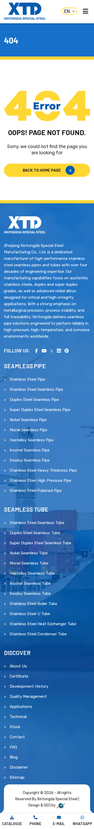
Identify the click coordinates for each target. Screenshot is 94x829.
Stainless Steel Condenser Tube (38, 634)
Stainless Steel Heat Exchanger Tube (43, 624)
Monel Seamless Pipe (28, 430)
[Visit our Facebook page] (36, 350)
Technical (18, 716)
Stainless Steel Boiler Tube (33, 603)
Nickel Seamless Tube (29, 553)
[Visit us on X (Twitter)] (51, 350)
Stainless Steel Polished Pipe (36, 490)
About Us (18, 666)
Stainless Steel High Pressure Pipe (40, 480)
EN (67, 11)
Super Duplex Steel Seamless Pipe (40, 409)
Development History (29, 686)
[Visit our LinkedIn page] (59, 350)
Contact (17, 737)
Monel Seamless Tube (29, 563)
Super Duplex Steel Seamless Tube (40, 543)
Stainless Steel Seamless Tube (37, 522)
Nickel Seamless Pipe (28, 419)
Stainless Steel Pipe (27, 379)
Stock (15, 726)
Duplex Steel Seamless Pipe (34, 399)
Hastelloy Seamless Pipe (32, 440)
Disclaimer (19, 767)
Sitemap (17, 777)
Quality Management (28, 696)
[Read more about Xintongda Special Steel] (25, 224)
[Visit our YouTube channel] (44, 350)
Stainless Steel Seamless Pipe (36, 389)
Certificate (19, 676)
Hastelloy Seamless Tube (32, 573)
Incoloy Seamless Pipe (30, 460)
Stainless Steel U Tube (30, 613)
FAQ (13, 747)
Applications (21, 706)
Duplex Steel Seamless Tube (35, 533)
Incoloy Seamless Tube (30, 593)
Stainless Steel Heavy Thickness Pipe (43, 470)
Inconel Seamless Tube (30, 583)
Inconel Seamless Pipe (30, 450)
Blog (14, 757)
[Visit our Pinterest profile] (66, 350)
